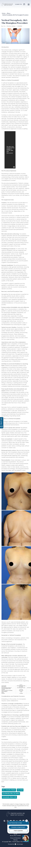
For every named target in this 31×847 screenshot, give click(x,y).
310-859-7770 (18, 4)
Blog (8, 13)
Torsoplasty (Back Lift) (9, 797)
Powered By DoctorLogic (15, 844)
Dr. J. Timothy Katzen (9, 790)
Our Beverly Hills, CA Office (11, 793)
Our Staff (20, 790)
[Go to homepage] (6, 4)
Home (3, 13)
